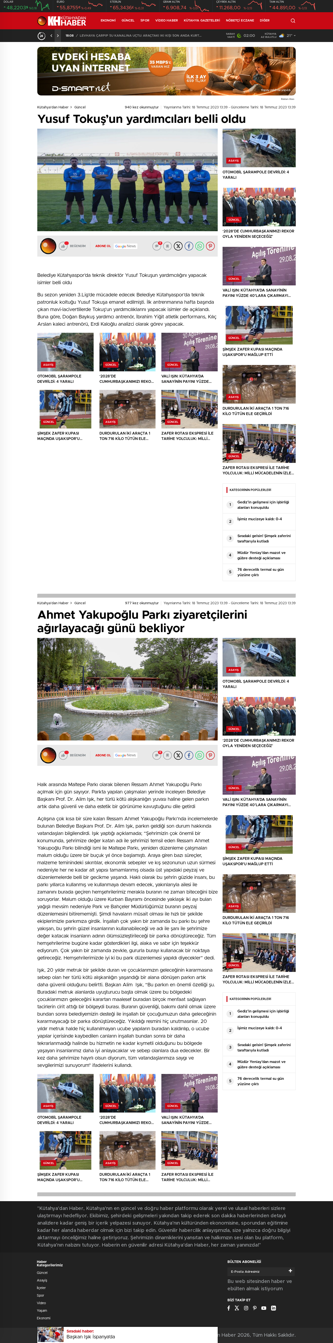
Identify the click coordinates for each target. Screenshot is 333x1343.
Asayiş (42, 1280)
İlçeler (41, 1288)
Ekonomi (108, 20)
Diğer (265, 20)
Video (41, 1303)
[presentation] (51, 35)
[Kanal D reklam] (166, 71)
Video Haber (166, 20)
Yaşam (42, 1310)
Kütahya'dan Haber (53, 107)
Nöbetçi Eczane (240, 20)
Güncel (128, 20)
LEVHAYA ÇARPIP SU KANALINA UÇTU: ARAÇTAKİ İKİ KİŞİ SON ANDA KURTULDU (141, 35)
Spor (144, 20)
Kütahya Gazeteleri (202, 20)
